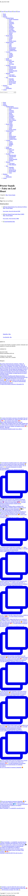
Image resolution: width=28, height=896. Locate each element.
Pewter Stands (12, 195)
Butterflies (5, 334)
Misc (7, 195)
